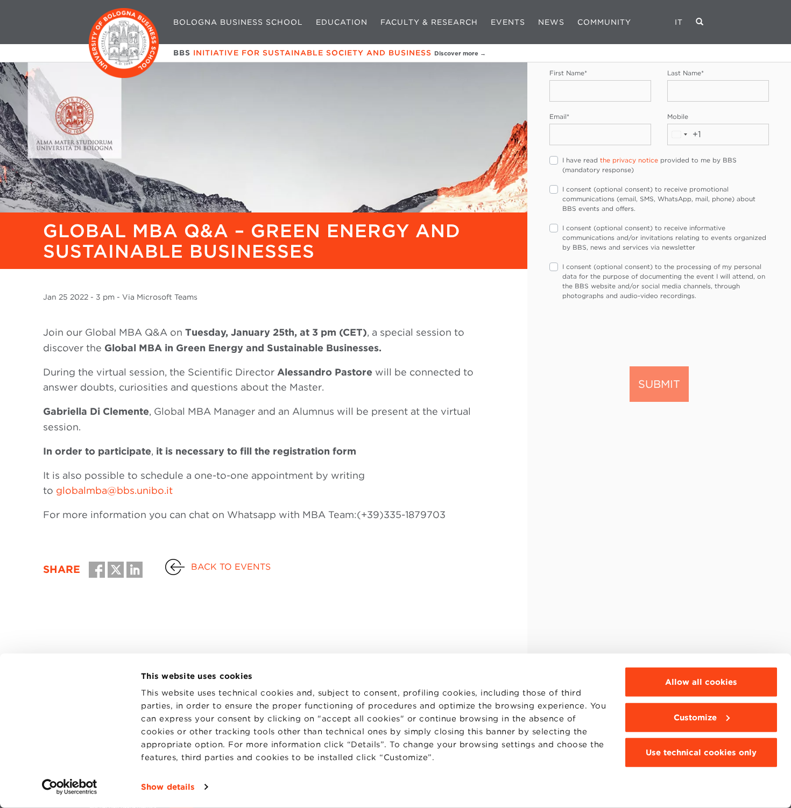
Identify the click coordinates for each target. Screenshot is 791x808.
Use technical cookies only (701, 752)
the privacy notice (629, 160)
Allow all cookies (701, 682)
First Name (568, 73)
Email (559, 116)
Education (342, 22)
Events (508, 22)
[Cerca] (699, 22)
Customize (695, 717)
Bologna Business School (238, 22)
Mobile (677, 116)
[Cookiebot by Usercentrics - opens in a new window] (70, 787)
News (551, 22)
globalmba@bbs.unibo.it (114, 490)
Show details (168, 787)
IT (679, 22)
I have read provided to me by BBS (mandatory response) (649, 165)
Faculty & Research (429, 22)
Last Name (685, 73)
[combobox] (684, 134)
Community (604, 22)
